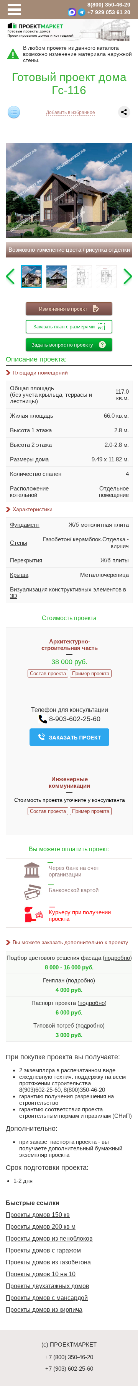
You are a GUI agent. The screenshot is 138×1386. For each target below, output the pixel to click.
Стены (18, 542)
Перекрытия (26, 560)
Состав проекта (48, 673)
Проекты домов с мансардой (47, 1298)
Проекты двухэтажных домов (47, 1286)
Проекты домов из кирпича (44, 1309)
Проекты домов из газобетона (48, 1262)
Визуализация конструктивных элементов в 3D (68, 592)
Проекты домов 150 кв (38, 1215)
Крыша (19, 575)
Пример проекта (90, 673)
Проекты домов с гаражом (43, 1250)
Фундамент (24, 524)
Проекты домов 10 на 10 (41, 1274)
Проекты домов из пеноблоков (49, 1238)
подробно (117, 957)
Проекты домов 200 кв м (41, 1226)
